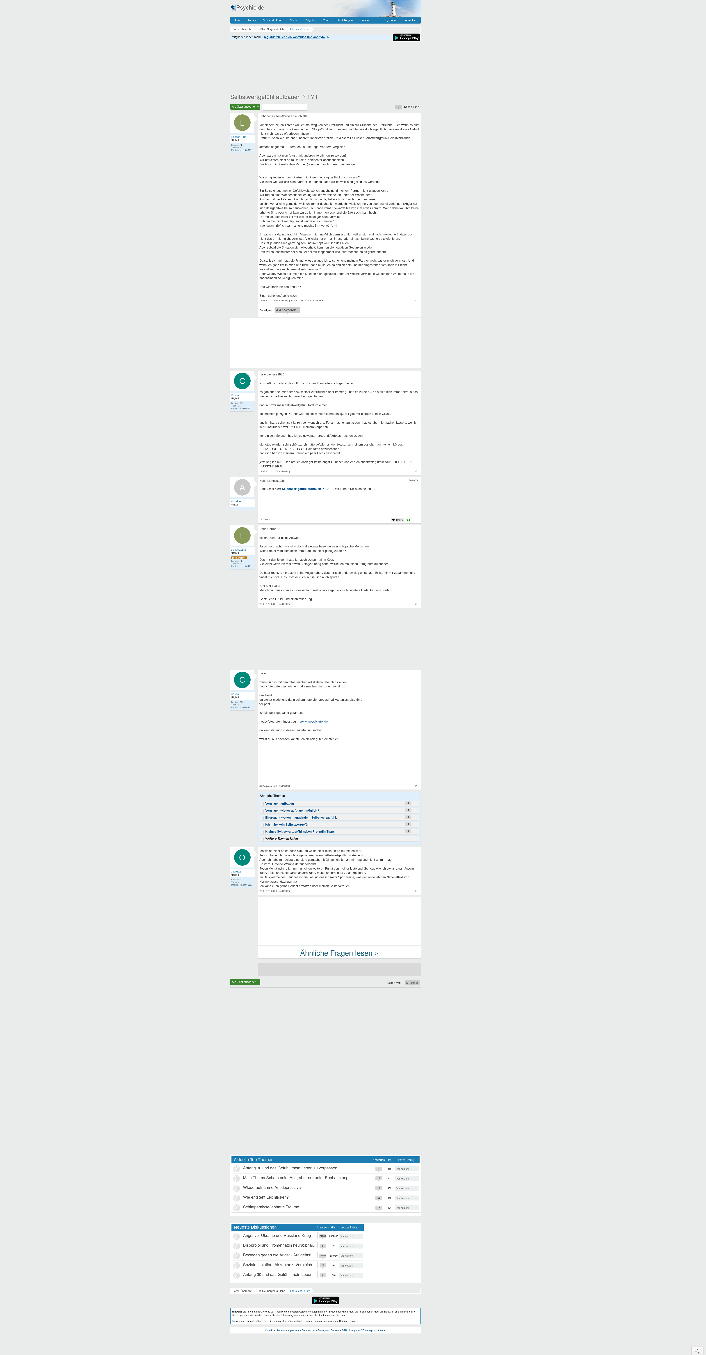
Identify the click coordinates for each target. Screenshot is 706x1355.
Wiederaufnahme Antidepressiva (272, 1187)
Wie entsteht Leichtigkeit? (266, 1197)
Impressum (293, 1330)
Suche (294, 20)
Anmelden (411, 20)
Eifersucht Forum (300, 1291)
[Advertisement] (339, 920)
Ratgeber (310, 20)
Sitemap (381, 1330)
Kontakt (269, 1330)
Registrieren (391, 20)
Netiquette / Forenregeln (362, 1330)
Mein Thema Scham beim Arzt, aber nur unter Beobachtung (295, 1177)
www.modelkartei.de (314, 721)
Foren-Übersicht (242, 1291)
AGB (344, 1330)
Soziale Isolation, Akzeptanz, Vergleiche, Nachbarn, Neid (293, 1264)
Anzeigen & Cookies (328, 1330)
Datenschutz (308, 1330)
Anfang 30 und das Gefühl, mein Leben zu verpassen (290, 1167)
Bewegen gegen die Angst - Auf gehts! (277, 1255)
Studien (364, 20)
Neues (252, 20)
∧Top (697, 1351)
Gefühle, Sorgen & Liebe (270, 1291)
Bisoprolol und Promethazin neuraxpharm (279, 1245)
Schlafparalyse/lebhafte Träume (271, 1206)
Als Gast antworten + (245, 106)
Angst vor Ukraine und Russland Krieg (277, 1235)
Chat (326, 20)
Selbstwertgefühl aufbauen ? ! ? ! (273, 96)
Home (237, 20)
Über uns (280, 1330)
